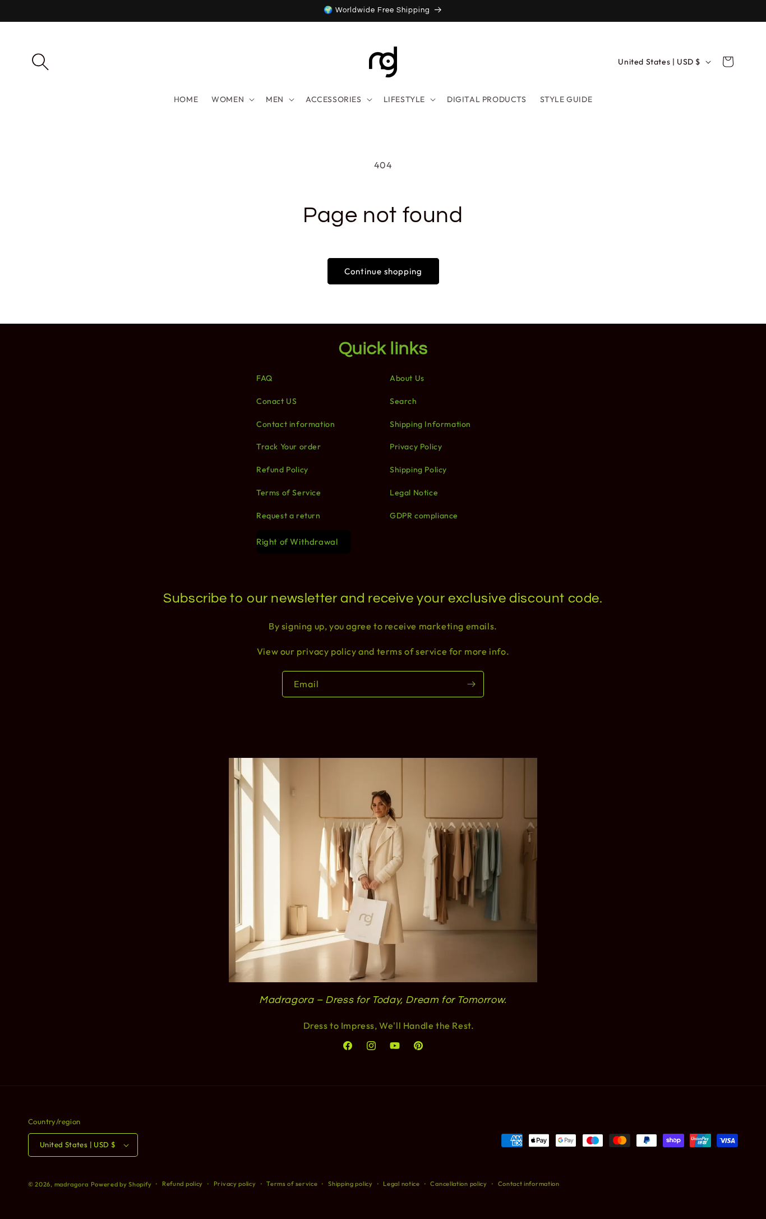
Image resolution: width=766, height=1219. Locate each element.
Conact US (276, 401)
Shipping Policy (418, 469)
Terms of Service (288, 492)
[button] (40, 61)
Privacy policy (235, 1184)
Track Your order (288, 446)
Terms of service (291, 1184)
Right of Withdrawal (297, 541)
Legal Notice (414, 492)
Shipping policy (350, 1184)
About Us (407, 378)
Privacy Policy (416, 446)
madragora (71, 1184)
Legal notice (401, 1184)
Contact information (295, 424)
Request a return (288, 515)
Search (403, 401)
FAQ (264, 378)
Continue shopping (383, 271)
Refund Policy (282, 469)
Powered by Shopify (121, 1184)
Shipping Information (430, 424)
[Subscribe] (471, 684)
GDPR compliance (424, 515)
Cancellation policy (458, 1184)
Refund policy (182, 1184)
